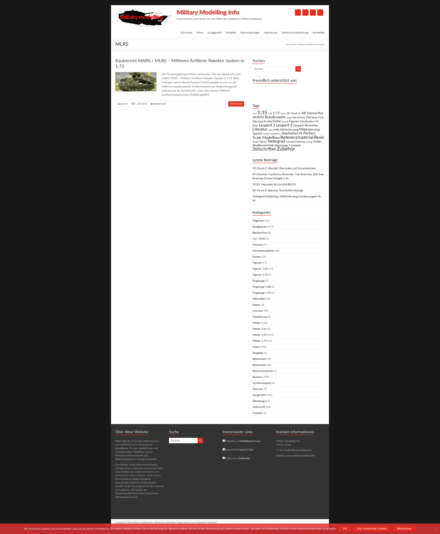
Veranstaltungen (250, 32)
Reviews (257, 377)
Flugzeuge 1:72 (261, 292)
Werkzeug (258, 401)
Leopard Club (246, 450)
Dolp (321, 117)
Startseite (186, 32)
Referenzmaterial (296, 137)
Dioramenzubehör (263, 250)
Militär (256, 323)
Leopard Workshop (305, 125)
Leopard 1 (267, 125)
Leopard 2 (284, 125)
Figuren (294, 121)
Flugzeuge (258, 280)
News (199, 32)
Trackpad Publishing (295, 142)
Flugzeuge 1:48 (261, 286)
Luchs (270, 130)
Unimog (309, 142)
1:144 (283, 114)
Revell (255, 142)
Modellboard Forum (249, 441)
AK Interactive (312, 113)
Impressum (270, 32)
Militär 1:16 (259, 329)
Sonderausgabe (261, 383)
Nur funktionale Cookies (372, 528)
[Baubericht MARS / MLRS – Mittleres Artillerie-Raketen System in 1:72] (136, 73)
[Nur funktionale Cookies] (435, 529)
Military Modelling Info (208, 12)
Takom (263, 141)
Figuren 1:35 (260, 268)
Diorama (311, 117)
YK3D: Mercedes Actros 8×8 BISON (274, 184)
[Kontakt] (313, 12)
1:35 (262, 112)
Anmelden (318, 32)
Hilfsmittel (258, 298)
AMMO (258, 117)
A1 (299, 114)
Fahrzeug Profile (262, 121)
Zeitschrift (258, 407)
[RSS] (320, 12)
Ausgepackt (215, 32)
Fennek (285, 122)
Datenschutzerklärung (295, 32)
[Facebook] (298, 12)
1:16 (254, 114)
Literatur (259, 129)
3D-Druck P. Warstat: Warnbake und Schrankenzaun (284, 168)
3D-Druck (292, 113)
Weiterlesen (236, 104)
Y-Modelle (295, 145)
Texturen (257, 389)
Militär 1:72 (259, 341)
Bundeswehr (275, 117)
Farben (256, 256)
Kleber (256, 304)
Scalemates (244, 458)
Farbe (277, 121)
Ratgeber (257, 353)
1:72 (276, 113)
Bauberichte (159, 104)
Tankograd (276, 141)
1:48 (270, 114)
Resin (319, 137)
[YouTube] (305, 12)
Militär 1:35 (259, 335)
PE (301, 133)
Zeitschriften (264, 149)
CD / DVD (258, 238)
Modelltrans (275, 134)
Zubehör (286, 148)
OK (345, 528)
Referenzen (259, 359)
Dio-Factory (299, 117)
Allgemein (258, 220)
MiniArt (266, 134)
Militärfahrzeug (289, 129)
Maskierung (259, 317)
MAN (276, 130)
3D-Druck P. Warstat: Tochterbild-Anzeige (277, 190)
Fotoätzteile (306, 121)
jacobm (124, 104)
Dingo (289, 118)
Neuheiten (290, 133)
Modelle (231, 32)
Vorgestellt (259, 395)
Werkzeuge (281, 145)
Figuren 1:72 (260, 274)
